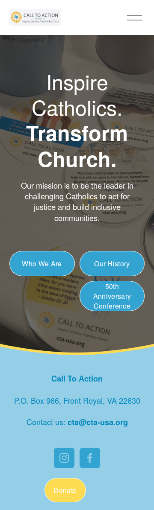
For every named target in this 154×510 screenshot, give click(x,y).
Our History (112, 263)
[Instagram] (64, 458)
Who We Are (42, 263)
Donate (65, 490)
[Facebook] (90, 458)
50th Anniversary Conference (112, 296)
